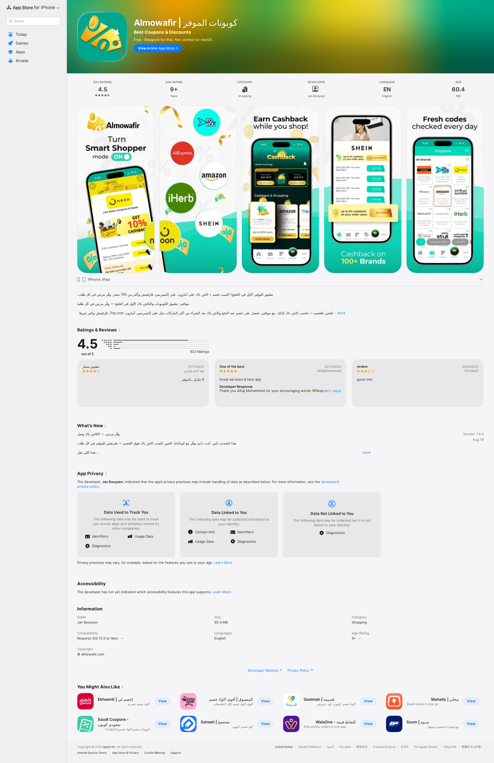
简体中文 (362, 747)
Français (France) (384, 747)
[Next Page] (488, 189)
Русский (345, 747)
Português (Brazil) (426, 747)
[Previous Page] (72, 189)
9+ (354, 638)
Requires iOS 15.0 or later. (98, 638)
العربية (330, 747)
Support (175, 752)
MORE (337, 391)
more (341, 313)
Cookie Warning (154, 752)
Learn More (223, 562)
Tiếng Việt (449, 747)
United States (284, 747)
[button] (33, 34)
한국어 (405, 747)
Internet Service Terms (92, 752)
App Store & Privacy (125, 752)
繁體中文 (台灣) (471, 747)
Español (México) (309, 747)
